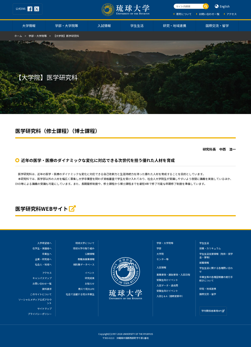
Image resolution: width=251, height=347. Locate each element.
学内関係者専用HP (211, 310)
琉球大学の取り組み (83, 248)
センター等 (162, 259)
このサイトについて (41, 294)
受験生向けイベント (167, 280)
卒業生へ (47, 254)
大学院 (160, 254)
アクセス (232, 14)
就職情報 (204, 262)
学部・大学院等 (66, 25)
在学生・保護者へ (42, 248)
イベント (89, 272)
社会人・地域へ (43, 264)
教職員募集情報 (86, 259)
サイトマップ (44, 308)
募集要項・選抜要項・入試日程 (173, 274)
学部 (159, 248)
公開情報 (89, 254)
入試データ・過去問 (167, 285)
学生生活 (137, 25)
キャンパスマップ (42, 278)
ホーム (18, 36)
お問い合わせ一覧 (209, 14)
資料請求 (47, 289)
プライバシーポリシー (40, 314)
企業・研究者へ (43, 259)
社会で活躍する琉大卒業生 (80, 294)
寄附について (184, 14)
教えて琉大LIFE (86, 289)
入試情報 (104, 25)
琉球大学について (84, 243)
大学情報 (28, 25)
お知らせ (89, 283)
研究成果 (89, 278)
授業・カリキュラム (210, 248)
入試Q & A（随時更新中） (170, 296)
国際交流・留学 (217, 25)
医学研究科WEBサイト (41, 208)
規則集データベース (83, 264)
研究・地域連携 (174, 25)
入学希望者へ (44, 243)
